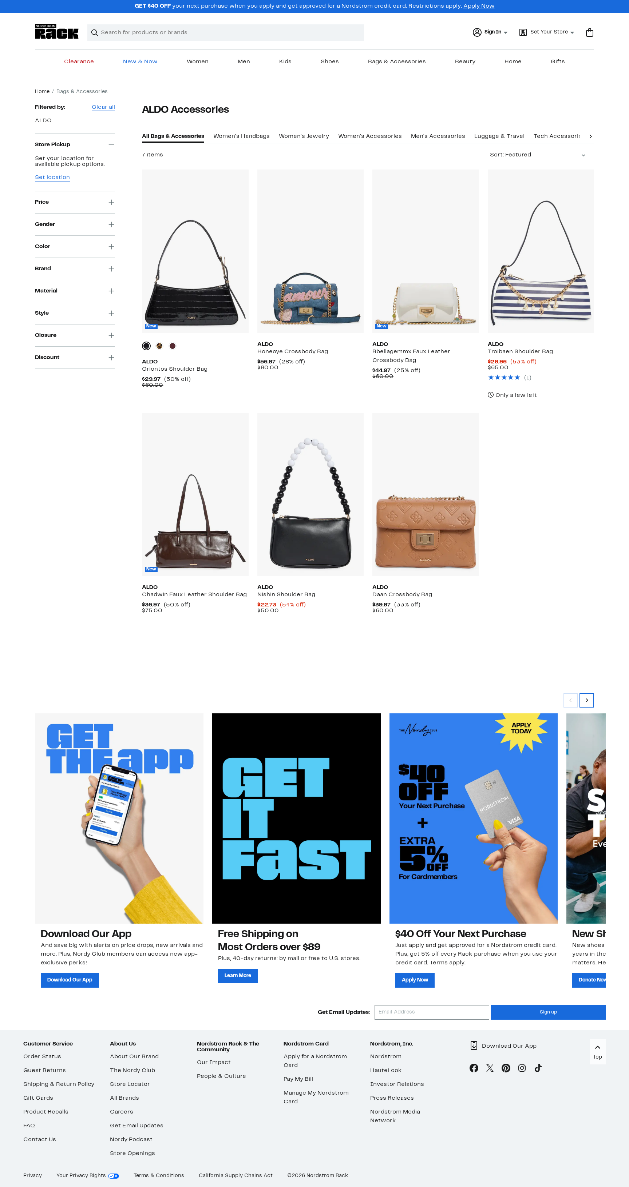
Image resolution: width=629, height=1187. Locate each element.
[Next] (590, 135)
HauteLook (386, 1070)
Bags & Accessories (397, 61)
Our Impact (214, 1062)
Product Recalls (45, 1112)
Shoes (330, 61)
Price (42, 201)
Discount (47, 357)
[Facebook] (474, 1069)
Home (513, 61)
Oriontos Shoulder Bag (174, 369)
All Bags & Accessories (173, 136)
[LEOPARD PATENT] (159, 346)
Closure (45, 335)
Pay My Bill (298, 1079)
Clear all (103, 107)
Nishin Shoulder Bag (286, 594)
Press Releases (392, 1098)
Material (46, 290)
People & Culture (221, 1076)
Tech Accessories (559, 136)
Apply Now (479, 6)
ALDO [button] (43, 120)
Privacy (32, 1176)
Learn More (238, 975)
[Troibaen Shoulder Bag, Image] (541, 251)
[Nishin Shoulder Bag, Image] (310, 494)
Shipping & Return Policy (58, 1084)
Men (244, 61)
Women (198, 61)
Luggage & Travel (499, 136)
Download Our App (69, 980)
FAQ (29, 1125)
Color (42, 246)
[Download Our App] (119, 818)
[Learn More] (296, 818)
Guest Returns (44, 1070)
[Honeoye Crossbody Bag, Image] (310, 251)
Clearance (79, 61)
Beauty (465, 61)
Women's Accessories (370, 136)
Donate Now (593, 980)
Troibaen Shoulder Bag (520, 351)
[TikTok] (538, 1069)
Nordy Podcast (131, 1139)
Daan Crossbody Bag (402, 594)
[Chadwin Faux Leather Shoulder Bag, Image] (195, 494)
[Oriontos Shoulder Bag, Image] (195, 251)
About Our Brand (134, 1056)
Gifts (558, 61)
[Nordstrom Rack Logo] (57, 31)
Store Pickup (52, 144)
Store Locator (130, 1084)
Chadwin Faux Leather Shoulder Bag (194, 594)
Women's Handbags (241, 136)
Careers (121, 1112)
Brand (43, 268)
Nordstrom (385, 1056)
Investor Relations (397, 1084)
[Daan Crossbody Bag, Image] (425, 494)
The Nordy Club (132, 1070)
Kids (285, 61)
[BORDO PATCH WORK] (172, 346)
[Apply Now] (473, 818)
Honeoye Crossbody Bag (292, 351)
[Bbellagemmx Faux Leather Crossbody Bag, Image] (425, 251)
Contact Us (39, 1139)
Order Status (42, 1056)
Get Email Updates (136, 1125)
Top (597, 1057)
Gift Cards (38, 1098)
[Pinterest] (506, 1069)
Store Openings (132, 1153)
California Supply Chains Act (236, 1176)
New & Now (140, 61)
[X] (490, 1069)
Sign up (548, 1012)
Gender (45, 224)
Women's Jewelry (304, 136)
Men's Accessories (438, 136)
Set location (52, 177)
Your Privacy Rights (81, 1176)
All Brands (124, 1098)
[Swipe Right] (586, 700)
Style (42, 312)
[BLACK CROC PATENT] (146, 346)
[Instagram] (522, 1069)
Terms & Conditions (159, 1176)
